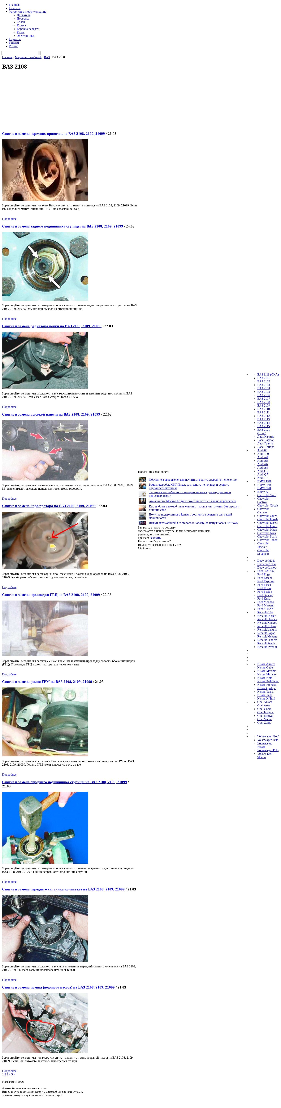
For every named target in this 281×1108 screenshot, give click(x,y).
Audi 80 (262, 450)
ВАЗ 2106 (263, 395)
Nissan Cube (265, 667)
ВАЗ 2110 (263, 409)
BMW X (262, 491)
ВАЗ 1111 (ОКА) (268, 374)
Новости (14, 8)
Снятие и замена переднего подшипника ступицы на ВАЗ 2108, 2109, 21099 (64, 782)
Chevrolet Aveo (266, 495)
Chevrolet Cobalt (267, 505)
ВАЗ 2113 (263, 419)
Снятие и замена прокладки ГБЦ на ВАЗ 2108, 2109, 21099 (51, 595)
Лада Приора (265, 446)
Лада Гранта (265, 443)
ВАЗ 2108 (263, 402)
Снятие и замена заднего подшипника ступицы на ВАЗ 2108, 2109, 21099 (62, 226)
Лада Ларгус (265, 440)
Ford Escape (264, 577)
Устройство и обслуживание (27, 11)
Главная (14, 4)
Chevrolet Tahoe (267, 540)
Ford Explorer (265, 581)
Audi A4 (262, 457)
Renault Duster (266, 615)
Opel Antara (264, 702)
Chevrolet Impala (267, 519)
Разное (13, 46)
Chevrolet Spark (267, 536)
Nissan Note (264, 677)
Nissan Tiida (264, 695)
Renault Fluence (267, 619)
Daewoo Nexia (266, 564)
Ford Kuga (263, 598)
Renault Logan (266, 633)
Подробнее (9, 218)
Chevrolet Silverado (263, 552)
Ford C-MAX (265, 571)
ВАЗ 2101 (263, 378)
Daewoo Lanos (266, 567)
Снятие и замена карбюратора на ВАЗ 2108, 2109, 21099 (49, 506)
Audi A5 (262, 460)
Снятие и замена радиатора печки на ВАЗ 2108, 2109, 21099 (52, 326)
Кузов (20, 32)
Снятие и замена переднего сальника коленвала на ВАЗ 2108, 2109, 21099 (63, 889)
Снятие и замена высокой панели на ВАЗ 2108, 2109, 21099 (51, 414)
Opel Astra (263, 705)
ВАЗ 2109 (263, 405)
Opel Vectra (264, 719)
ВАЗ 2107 (263, 398)
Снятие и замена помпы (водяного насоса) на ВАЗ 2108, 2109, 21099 (58, 987)
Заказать (155, 537)
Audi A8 (262, 467)
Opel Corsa (264, 708)
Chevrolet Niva (266, 533)
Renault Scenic (266, 643)
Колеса (21, 25)
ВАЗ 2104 (263, 388)
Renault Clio (265, 612)
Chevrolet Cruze (267, 515)
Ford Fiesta (264, 584)
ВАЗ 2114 (263, 422)
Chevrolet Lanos (267, 526)
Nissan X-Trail (266, 698)
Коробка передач (28, 28)
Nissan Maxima (266, 671)
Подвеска (23, 18)
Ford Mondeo (265, 602)
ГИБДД (14, 42)
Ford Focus (264, 588)
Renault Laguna (267, 629)
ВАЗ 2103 (263, 384)
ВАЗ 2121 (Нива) (263, 431)
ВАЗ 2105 (263, 391)
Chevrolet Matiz (267, 529)
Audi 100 (263, 453)
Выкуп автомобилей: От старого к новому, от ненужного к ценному (193, 523)
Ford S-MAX (265, 608)
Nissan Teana (265, 691)
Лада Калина (265, 436)
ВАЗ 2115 (263, 426)
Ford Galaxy (265, 595)
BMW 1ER (264, 481)
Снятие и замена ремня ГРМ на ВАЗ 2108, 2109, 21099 (47, 682)
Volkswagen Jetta (267, 739)
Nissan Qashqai (266, 688)
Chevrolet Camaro (263, 510)
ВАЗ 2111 (263, 412)
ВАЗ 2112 (263, 415)
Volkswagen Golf (268, 736)
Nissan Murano (266, 674)
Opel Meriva (265, 715)
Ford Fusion (264, 591)
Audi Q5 (262, 471)
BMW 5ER (264, 488)
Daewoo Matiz (266, 560)
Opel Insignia (265, 712)
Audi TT (262, 478)
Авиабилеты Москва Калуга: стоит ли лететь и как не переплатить (192, 501)
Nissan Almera (266, 664)
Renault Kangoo (267, 622)
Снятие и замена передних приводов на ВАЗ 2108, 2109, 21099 (53, 134)
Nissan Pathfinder (268, 681)
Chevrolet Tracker (263, 545)
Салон (21, 22)
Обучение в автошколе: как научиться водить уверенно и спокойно (193, 479)
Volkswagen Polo (268, 750)
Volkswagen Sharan (264, 755)
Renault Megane (267, 636)
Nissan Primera (266, 684)
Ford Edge (263, 574)
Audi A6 (262, 464)
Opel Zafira (264, 722)
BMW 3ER (264, 484)
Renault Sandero (267, 640)
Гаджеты (15, 39)
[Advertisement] (66, 101)
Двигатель (23, 15)
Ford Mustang (265, 605)
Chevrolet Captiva (263, 500)
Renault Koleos (266, 626)
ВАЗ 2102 (263, 381)
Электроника (25, 35)
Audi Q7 (262, 474)
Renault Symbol (267, 646)
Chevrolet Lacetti (267, 522)
